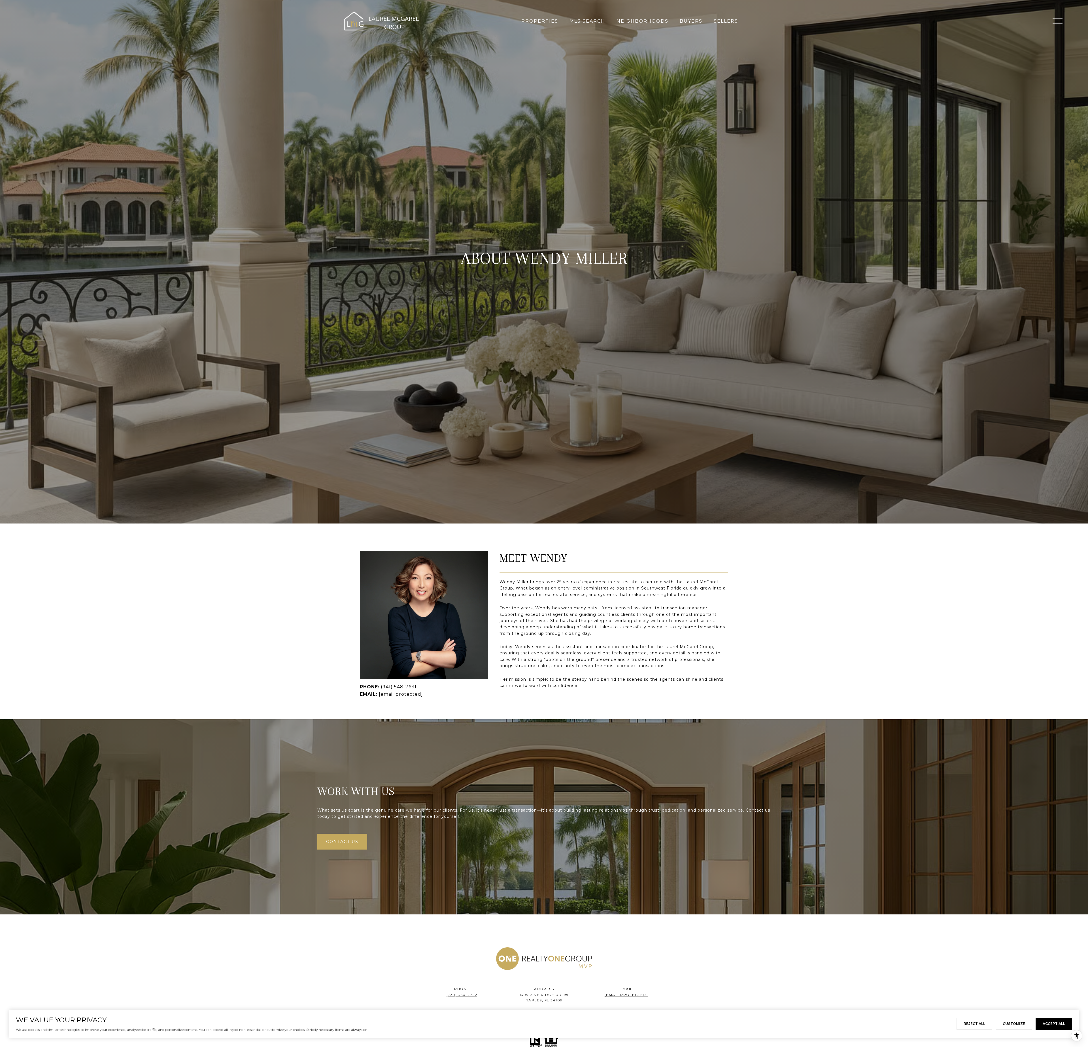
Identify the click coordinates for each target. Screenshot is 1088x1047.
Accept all (1054, 1024)
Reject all (974, 1024)
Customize (1014, 1024)
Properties (539, 21)
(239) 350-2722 (462, 995)
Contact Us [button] (342, 841)
